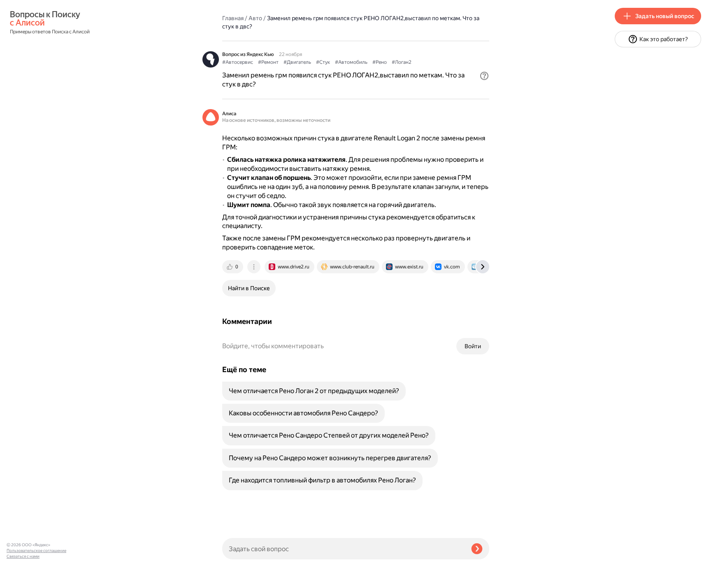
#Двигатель (297, 62)
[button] (484, 76)
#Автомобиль (351, 62)
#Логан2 (401, 62)
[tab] (233, 266)
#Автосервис (237, 62)
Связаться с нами (23, 556)
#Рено (379, 62)
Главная (233, 18)
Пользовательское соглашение (36, 550)
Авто (255, 18)
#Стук (323, 62)
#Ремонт (268, 62)
